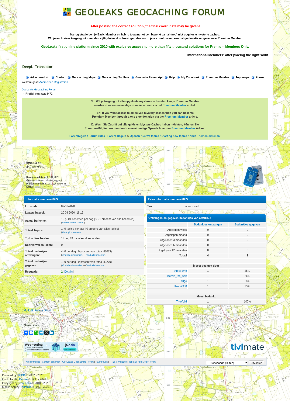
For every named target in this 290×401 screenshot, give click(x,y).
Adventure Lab (39, 77)
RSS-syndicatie (119, 361)
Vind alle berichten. (96, 255)
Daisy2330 (180, 286)
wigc (184, 281)
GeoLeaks (25, 383)
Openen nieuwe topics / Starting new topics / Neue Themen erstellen (175, 136)
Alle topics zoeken (71, 232)
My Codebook (190, 77)
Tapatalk (26, 386)
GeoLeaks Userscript (149, 77)
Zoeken (260, 77)
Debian (23, 379)
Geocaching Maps (84, 77)
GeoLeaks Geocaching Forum (39, 89)
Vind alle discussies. (72, 255)
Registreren (61, 82)
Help (172, 77)
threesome (180, 270)
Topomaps (242, 77)
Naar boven (102, 361)
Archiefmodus (33, 361)
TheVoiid (181, 301)
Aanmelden (46, 82)
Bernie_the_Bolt (177, 275)
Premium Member (217, 77)
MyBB (21, 375)
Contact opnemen (51, 361)
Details (68, 271)
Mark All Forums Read (37, 310)
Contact (61, 77)
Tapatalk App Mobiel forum (142, 361)
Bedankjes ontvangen (208, 224)
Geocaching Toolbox (115, 77)
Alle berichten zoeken (73, 222)
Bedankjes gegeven (247, 224)
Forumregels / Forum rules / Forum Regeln (97, 136)
